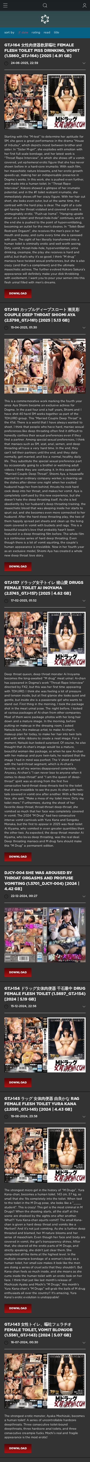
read (47, 32)
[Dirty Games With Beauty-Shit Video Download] (45, 19)
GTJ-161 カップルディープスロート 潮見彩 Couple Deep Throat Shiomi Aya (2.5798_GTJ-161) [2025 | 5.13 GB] (42, 315)
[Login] (84, 5)
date (25, 32)
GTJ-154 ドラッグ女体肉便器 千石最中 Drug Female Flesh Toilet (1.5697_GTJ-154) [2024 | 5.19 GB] (44, 994)
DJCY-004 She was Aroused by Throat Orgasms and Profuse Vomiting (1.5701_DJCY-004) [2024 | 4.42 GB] (41, 881)
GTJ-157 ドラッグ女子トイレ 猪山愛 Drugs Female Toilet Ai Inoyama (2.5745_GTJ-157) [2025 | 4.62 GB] (43, 588)
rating (36, 32)
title (56, 32)
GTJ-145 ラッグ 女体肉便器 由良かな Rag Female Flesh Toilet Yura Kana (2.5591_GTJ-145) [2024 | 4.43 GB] (41, 1104)
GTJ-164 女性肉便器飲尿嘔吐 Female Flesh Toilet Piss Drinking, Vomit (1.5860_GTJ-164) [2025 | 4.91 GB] (42, 51)
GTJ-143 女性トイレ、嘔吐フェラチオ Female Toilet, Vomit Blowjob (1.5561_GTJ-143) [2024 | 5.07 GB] (38, 1330)
